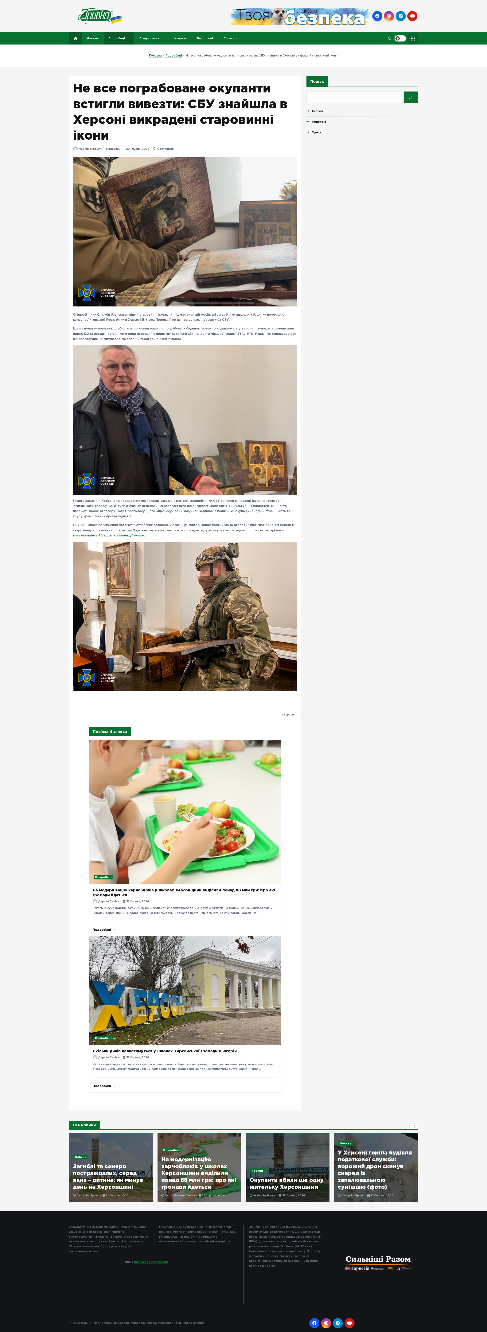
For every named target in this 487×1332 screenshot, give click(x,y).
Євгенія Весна (272, 1195)
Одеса (316, 132)
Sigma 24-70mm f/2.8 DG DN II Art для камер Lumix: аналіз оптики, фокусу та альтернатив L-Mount (287, 1173)
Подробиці (116, 38)
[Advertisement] (362, 170)
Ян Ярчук (92, 1195)
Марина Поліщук (90, 149)
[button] (409, 1126)
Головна (155, 55)
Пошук (317, 81)
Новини (92, 38)
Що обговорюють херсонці (385, 1163)
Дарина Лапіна (108, 901)
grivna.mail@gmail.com (151, 1262)
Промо (229, 38)
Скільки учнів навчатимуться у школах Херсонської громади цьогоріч (165, 1051)
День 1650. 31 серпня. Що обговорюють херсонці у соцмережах (375, 1180)
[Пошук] (411, 97)
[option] (111, 1167)
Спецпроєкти (149, 38)
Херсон (289, 715)
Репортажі (205, 38)
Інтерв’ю (180, 38)
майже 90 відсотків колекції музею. (116, 535)
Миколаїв (319, 121)
